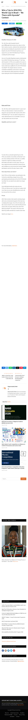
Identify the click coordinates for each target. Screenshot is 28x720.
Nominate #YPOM (8, 714)
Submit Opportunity (14, 712)
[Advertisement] (14, 90)
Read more (15, 561)
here (12, 214)
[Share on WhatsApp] (19, 23)
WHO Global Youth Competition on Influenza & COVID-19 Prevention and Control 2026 (13, 445)
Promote (15, 714)
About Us (7, 712)
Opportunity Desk (6, 20)
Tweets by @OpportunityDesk (9, 641)
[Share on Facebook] (5, 23)
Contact (17, 716)
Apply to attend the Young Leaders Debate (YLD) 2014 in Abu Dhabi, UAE (7, 377)
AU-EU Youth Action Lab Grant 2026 (10, 621)
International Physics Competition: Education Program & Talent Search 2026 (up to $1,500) (13, 467)
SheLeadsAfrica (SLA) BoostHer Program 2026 (12, 632)
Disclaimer (12, 716)
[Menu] (2, 2)
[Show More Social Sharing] (24, 23)
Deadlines (22, 712)
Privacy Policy (22, 714)
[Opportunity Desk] (14, 2)
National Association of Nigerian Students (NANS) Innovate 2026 (12, 422)
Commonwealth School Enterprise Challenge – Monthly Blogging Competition (19, 378)
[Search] (26, 2)
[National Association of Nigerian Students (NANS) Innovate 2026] (14, 412)
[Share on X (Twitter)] (12, 23)
